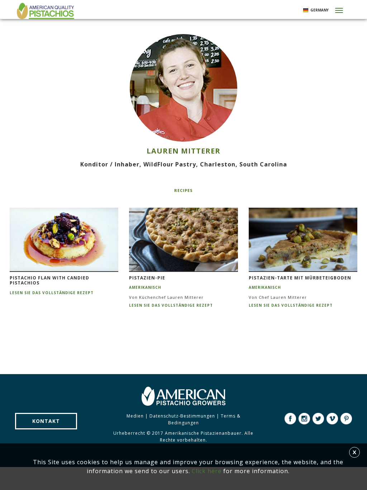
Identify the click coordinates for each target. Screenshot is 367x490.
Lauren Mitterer (183, 151)
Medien (135, 416)
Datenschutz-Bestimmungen (182, 416)
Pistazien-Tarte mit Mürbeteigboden (300, 278)
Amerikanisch (145, 287)
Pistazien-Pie (147, 278)
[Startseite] (45, 11)
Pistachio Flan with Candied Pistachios (49, 280)
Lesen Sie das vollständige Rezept (52, 292)
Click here (206, 471)
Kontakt (46, 421)
